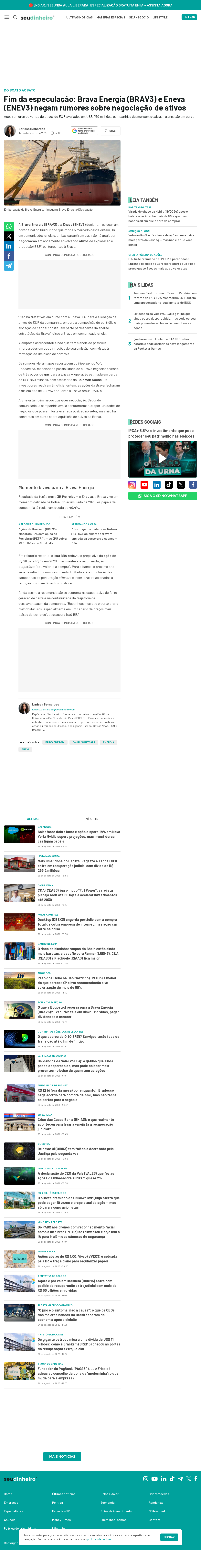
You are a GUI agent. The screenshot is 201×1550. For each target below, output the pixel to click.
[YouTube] (154, 1478)
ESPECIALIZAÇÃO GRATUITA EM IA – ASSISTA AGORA (131, 5)
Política (57, 1502)
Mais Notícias (62, 1456)
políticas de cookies (99, 1539)
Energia (108, 742)
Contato (155, 1520)
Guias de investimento (116, 1511)
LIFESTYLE (160, 17)
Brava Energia (55, 742)
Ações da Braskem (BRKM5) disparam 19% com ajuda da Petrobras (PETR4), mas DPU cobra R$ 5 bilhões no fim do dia (42, 536)
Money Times (61, 1520)
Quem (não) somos (113, 1520)
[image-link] (19, 834)
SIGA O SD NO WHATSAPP (165, 496)
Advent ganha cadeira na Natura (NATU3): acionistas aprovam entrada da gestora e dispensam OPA (94, 536)
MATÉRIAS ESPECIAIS (111, 17)
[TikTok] (172, 1478)
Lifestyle (58, 1528)
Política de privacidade (20, 1528)
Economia (107, 1502)
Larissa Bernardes (32, 129)
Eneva (25, 749)
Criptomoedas (159, 1494)
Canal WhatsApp (83, 742)
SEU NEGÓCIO (139, 17)
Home (8, 1494)
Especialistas (13, 1511)
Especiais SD (61, 1511)
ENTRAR (189, 17)
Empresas (11, 1502)
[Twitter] (188, 1478)
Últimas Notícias (79, 17)
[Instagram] (145, 1478)
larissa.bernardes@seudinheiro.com (53, 709)
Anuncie (10, 1520)
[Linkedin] (163, 1478)
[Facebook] (196, 1478)
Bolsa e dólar (109, 1494)
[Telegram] (180, 1478)
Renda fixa (156, 1502)
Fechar (169, 1537)
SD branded (157, 1511)
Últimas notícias (63, 1494)
